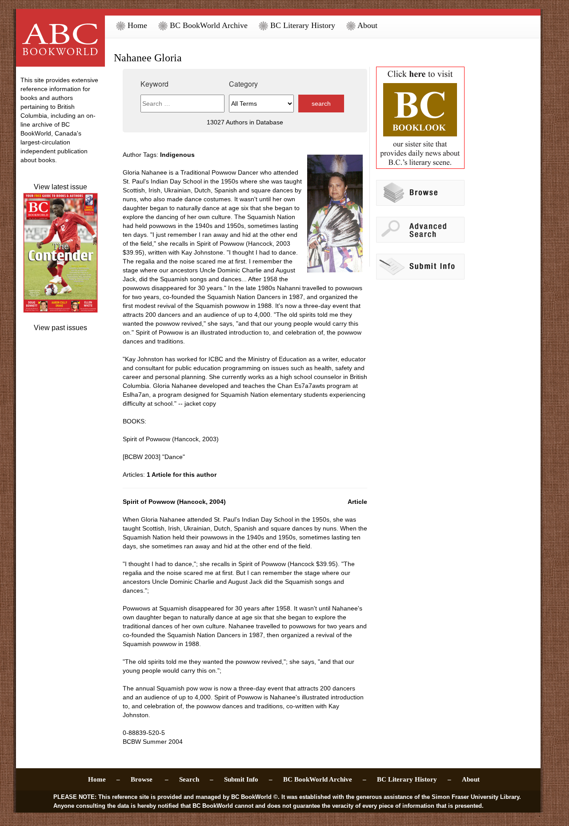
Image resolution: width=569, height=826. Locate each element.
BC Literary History (301, 25)
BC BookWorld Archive (208, 25)
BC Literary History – (414, 779)
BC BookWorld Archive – (324, 779)
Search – (196, 779)
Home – (104, 779)
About (366, 25)
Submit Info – (248, 779)
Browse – (149, 779)
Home (136, 25)
